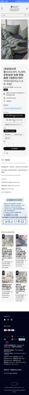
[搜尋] (25, 15)
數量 (4, 141)
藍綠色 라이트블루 (10, 131)
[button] (2, 8)
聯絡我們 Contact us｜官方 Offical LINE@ (15, 362)
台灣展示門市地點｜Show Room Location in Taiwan (14, 354)
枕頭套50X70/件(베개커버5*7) (13, 124)
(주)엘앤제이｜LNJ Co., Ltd (11, 364)
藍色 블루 (7, 138)
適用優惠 (5, 105)
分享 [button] (7, 153)
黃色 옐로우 (8, 134)
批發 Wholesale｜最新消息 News (12, 360)
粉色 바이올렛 (18, 134)
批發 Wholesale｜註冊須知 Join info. (13, 356)
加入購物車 (14, 148)
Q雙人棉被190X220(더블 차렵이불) (14, 120)
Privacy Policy (17, 390)
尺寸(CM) (6, 112)
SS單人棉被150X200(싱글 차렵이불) (14, 116)
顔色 (4, 128)
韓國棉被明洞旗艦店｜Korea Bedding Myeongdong (13, 350)
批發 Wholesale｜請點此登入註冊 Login (14, 358)
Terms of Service (8, 390)
